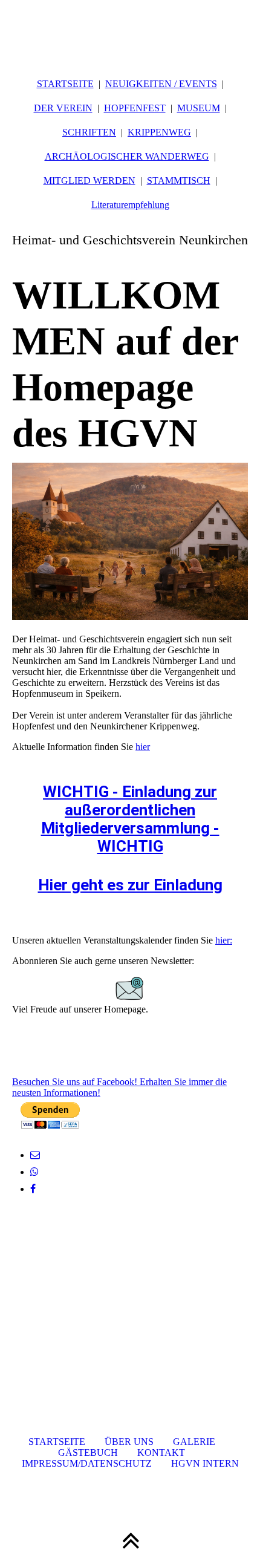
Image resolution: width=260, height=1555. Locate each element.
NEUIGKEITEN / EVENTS (161, 84)
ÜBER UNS (129, 1441)
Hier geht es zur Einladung (130, 885)
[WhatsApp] (34, 1172)
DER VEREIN (63, 108)
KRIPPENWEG (159, 132)
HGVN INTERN (205, 1463)
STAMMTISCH (178, 180)
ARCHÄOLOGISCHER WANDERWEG (127, 156)
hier (142, 747)
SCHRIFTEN (89, 132)
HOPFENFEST (135, 108)
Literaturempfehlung (130, 205)
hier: (223, 940)
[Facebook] (33, 1189)
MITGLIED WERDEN (89, 180)
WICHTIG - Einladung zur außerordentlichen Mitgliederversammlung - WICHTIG (130, 819)
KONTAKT (161, 1452)
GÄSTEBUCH (88, 1452)
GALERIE (194, 1441)
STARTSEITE (65, 84)
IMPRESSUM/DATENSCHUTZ (87, 1463)
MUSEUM (198, 108)
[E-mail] (35, 1155)
